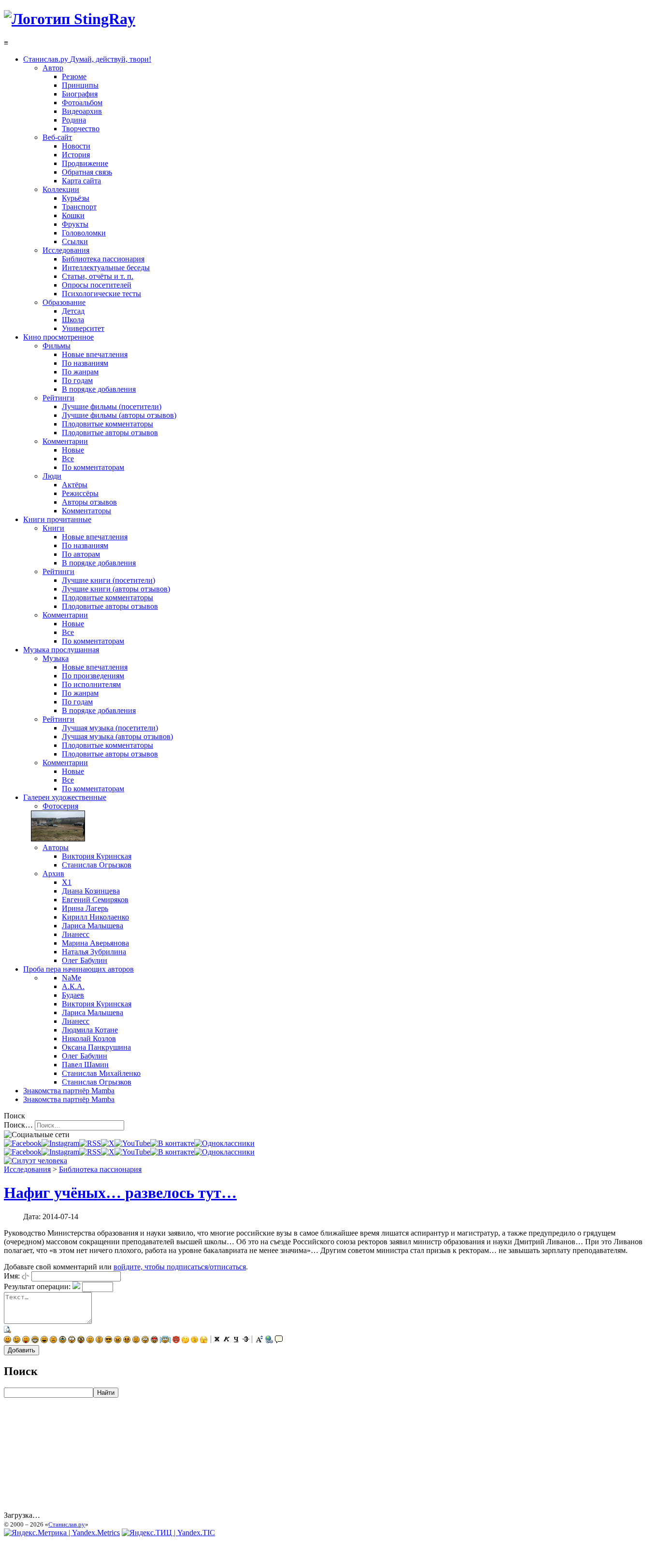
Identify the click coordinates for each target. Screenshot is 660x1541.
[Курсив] (226, 1340)
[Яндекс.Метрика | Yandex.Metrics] (62, 1532)
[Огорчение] (53, 1340)
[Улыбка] (7, 1340)
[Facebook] (23, 1143)
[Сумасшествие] (81, 1340)
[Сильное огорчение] (62, 1340)
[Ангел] (165, 1340)
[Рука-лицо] (194, 1340)
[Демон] (176, 1340)
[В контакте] (172, 1143)
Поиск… (18, 1125)
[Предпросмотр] (8, 1331)
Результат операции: (37, 1286)
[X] (108, 1143)
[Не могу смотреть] (203, 1340)
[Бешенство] (126, 1340)
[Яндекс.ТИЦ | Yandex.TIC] (168, 1532)
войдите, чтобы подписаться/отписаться (180, 1267)
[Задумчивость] (185, 1340)
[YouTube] (132, 1143)
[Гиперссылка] (269, 1340)
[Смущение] (136, 1340)
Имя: (12, 1276)
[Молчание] (99, 1340)
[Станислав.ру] (69, 19)
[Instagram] (60, 1143)
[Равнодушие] (90, 1340)
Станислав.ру (66, 1524)
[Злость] (117, 1340)
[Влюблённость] (154, 1340)
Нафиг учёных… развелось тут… (120, 1192)
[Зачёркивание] (246, 1340)
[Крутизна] (108, 1340)
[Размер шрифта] (259, 1340)
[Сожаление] (145, 1340)
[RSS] (90, 1143)
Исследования (27, 1169)
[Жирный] (217, 1340)
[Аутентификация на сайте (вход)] (35, 1160)
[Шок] (71, 1340)
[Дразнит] (25, 1340)
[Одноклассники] (224, 1143)
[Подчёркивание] (236, 1340)
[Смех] (44, 1340)
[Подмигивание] (16, 1340)
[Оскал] (35, 1340)
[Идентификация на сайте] (25, 1276)
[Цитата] (279, 1340)
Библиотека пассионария (100, 1169)
